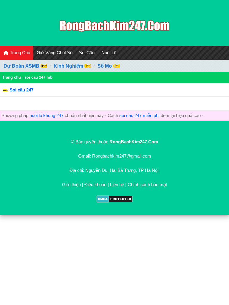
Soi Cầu (87, 52)
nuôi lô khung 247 (47, 115)
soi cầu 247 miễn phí (139, 115)
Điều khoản (95, 184)
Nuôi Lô (108, 52)
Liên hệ (117, 184)
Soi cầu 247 (21, 89)
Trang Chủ (19, 52)
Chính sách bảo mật (147, 184)
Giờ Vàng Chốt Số (54, 52)
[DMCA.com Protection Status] (115, 200)
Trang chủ (11, 77)
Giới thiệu (71, 184)
